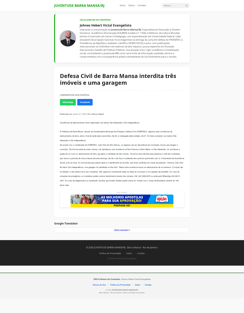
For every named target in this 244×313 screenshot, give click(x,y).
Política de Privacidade (110, 253)
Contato (142, 5)
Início (123, 5)
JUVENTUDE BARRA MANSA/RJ (79, 5)
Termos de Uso (99, 285)
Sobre (131, 5)
